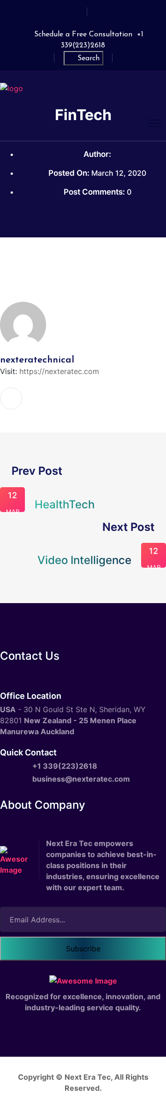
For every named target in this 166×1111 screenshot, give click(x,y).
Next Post (129, 527)
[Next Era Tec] (11, 87)
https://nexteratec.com (59, 371)
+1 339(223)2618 (64, 766)
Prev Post (35, 471)
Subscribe (83, 948)
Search (88, 58)
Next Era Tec (88, 1077)
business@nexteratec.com (81, 778)
